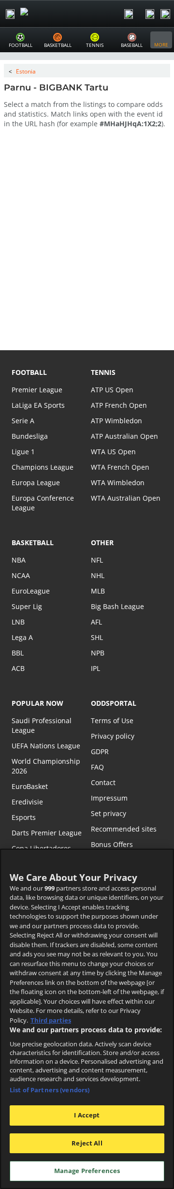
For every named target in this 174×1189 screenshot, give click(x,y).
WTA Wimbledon (118, 482)
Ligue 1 (23, 451)
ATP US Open (112, 389)
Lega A (22, 637)
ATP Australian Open (124, 436)
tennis (103, 372)
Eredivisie (27, 801)
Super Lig (27, 606)
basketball (33, 542)
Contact (103, 782)
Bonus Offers (112, 844)
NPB (97, 652)
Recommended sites (124, 828)
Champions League (42, 467)
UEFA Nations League (46, 745)
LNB (18, 621)
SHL (97, 637)
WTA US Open (113, 451)
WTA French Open (120, 467)
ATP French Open (119, 405)
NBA (19, 560)
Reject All (87, 1143)
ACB (18, 668)
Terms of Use (112, 720)
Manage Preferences (87, 1170)
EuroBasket (30, 786)
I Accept (87, 1115)
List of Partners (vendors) (49, 1089)
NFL (97, 560)
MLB (98, 590)
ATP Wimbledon (116, 420)
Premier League (37, 389)
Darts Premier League (47, 832)
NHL (97, 575)
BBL (18, 652)
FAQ (97, 767)
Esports (24, 817)
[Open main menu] (10, 14)
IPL (95, 668)
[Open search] (128, 14)
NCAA (21, 575)
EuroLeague (31, 590)
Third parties (50, 1020)
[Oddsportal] (51, 14)
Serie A (23, 420)
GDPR (100, 751)
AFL (96, 621)
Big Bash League (117, 606)
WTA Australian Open (125, 498)
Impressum (109, 798)
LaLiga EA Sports (38, 405)
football (29, 372)
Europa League (36, 482)
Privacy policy (112, 736)
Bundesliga (30, 436)
